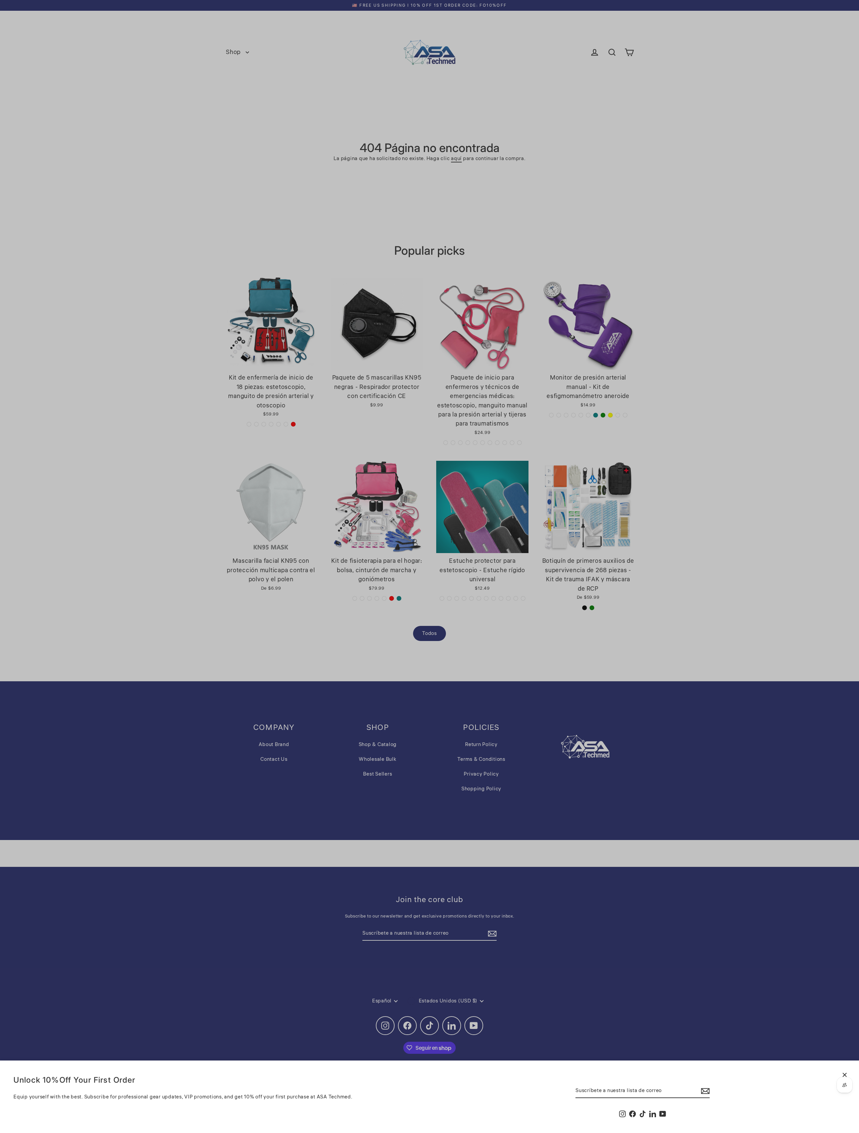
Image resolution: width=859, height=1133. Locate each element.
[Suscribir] (704, 1091)
